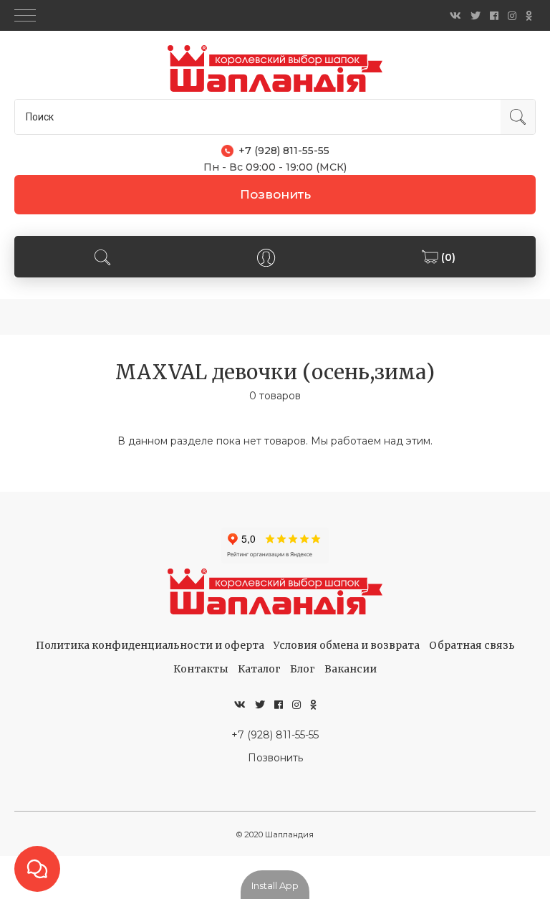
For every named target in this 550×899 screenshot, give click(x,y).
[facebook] (494, 15)
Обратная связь (472, 645)
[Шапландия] (275, 68)
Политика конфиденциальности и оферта (150, 645)
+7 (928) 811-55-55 (275, 734)
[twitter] (476, 15)
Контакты (200, 668)
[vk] (455, 15)
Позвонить (275, 194)
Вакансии (350, 668)
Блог (302, 668)
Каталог (259, 668)
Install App (275, 885)
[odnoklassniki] (529, 15)
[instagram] (512, 15)
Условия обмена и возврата (347, 645)
